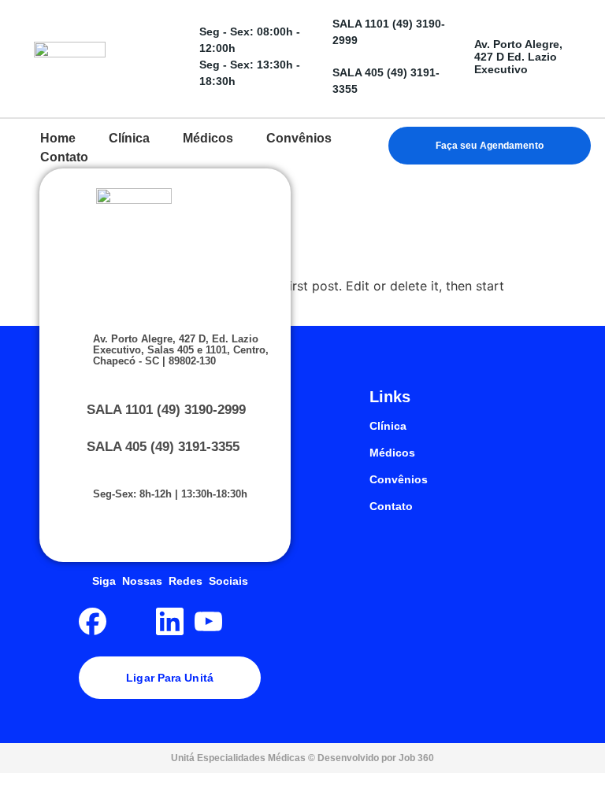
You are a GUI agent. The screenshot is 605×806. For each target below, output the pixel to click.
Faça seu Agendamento (490, 145)
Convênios (398, 479)
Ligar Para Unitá (169, 677)
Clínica (387, 426)
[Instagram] (131, 621)
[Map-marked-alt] (247, 621)
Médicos (392, 452)
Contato (391, 506)
